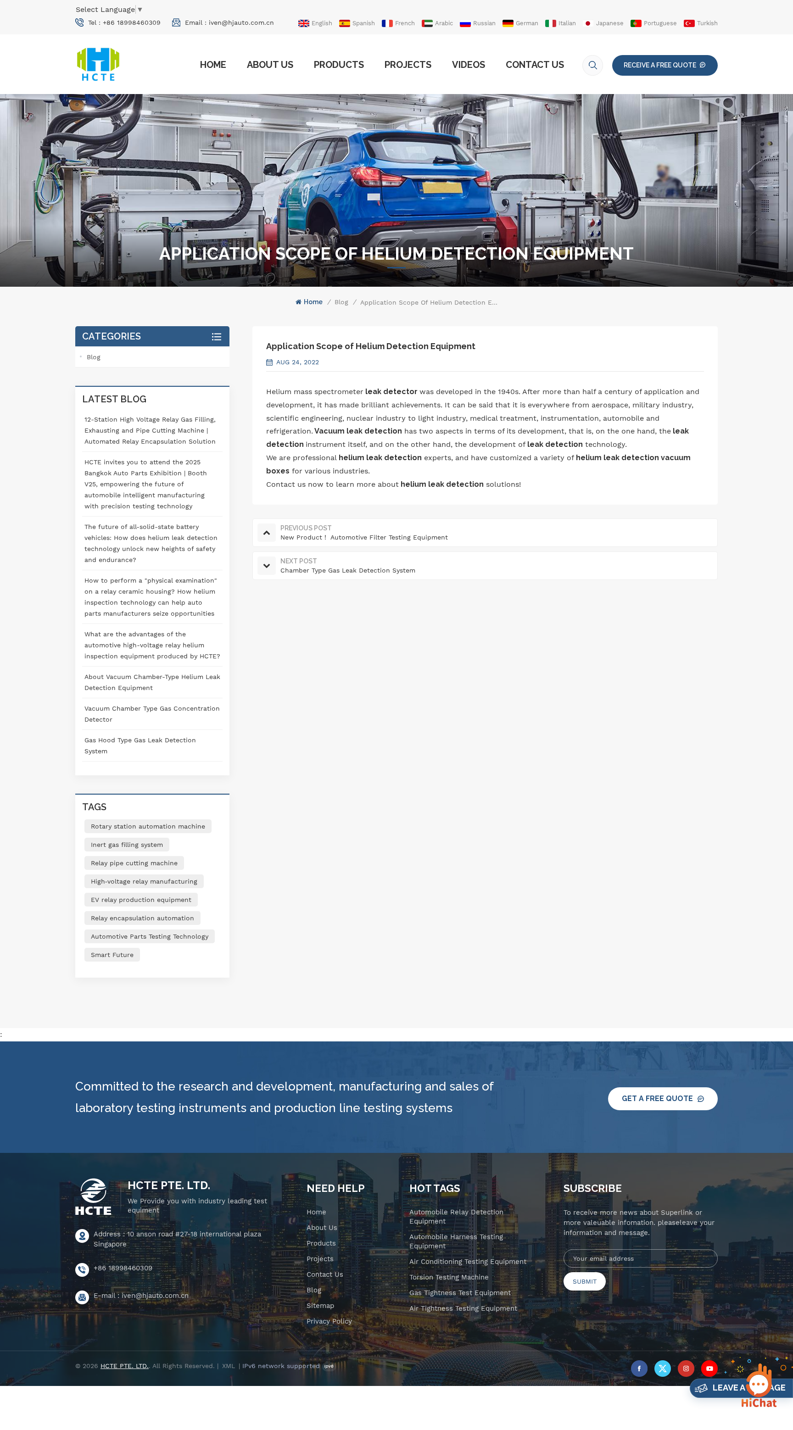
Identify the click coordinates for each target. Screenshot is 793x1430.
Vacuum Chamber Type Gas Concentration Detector (152, 714)
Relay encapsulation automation (142, 918)
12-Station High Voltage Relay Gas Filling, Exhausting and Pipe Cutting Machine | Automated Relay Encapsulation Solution (150, 430)
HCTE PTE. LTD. (169, 1185)
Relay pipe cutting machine (134, 863)
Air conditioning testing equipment (467, 1262)
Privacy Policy (329, 1321)
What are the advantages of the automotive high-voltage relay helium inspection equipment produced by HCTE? (152, 645)
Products (339, 64)
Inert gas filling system (127, 844)
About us (270, 64)
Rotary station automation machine (148, 826)
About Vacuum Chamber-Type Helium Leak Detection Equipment (152, 682)
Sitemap (320, 1306)
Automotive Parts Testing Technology (149, 936)
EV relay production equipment (141, 899)
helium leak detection (380, 457)
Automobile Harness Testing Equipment (456, 1241)
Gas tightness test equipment (460, 1293)
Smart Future (112, 954)
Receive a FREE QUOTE (660, 65)
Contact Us (535, 64)
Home (213, 64)
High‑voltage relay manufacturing (144, 881)
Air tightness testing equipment (463, 1308)
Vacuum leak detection (358, 431)
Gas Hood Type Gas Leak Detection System (140, 745)
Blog (341, 302)
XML (228, 1365)
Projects (408, 64)
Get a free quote (657, 1098)
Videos (468, 64)
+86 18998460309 (132, 22)
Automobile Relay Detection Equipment (456, 1216)
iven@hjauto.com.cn (241, 22)
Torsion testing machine (449, 1277)
